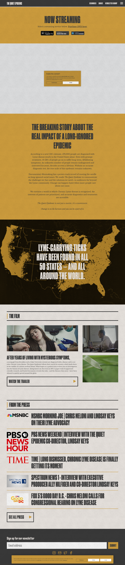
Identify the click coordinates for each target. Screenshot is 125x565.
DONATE (101, 3)
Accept (105, 560)
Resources (92, 3)
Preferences (81, 560)
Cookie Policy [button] (39, 560)
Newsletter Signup (111, 3)
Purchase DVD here (77, 26)
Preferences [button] (65, 560)
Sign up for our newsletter (20, 538)
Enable (70, 82)
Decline (93, 560)
